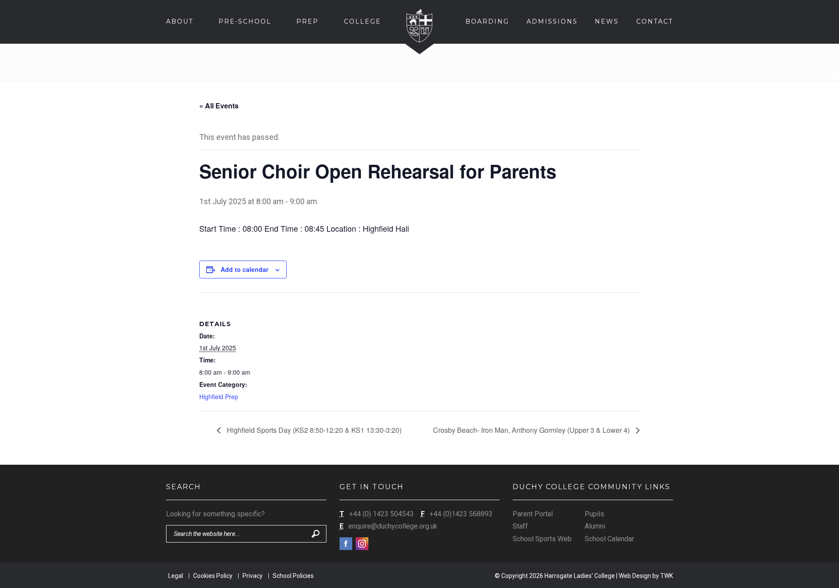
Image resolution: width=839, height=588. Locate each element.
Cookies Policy (212, 575)
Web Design (635, 575)
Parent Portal (533, 514)
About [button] (179, 21)
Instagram (362, 543)
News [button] (607, 21)
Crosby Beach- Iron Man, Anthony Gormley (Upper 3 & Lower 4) (532, 430)
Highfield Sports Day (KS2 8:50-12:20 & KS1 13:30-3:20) (313, 430)
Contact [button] (654, 21)
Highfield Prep (218, 396)
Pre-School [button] (244, 21)
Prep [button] (307, 21)
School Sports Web (542, 539)
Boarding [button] (487, 21)
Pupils (594, 514)
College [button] (362, 21)
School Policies (293, 575)
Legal (175, 575)
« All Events (219, 106)
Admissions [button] (552, 21)
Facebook (346, 543)
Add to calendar (244, 269)
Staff (520, 526)
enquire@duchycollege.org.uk (392, 526)
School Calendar (609, 539)
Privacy (253, 575)
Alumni (595, 526)
